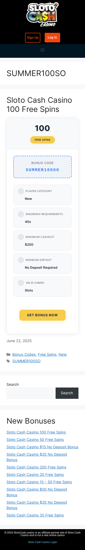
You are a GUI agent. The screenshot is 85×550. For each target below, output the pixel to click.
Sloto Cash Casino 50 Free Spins (35, 439)
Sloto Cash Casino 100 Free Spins (39, 104)
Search (13, 384)
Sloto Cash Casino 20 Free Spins (35, 474)
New (63, 354)
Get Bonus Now (42, 315)
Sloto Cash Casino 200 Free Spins (36, 467)
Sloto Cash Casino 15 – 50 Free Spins (39, 482)
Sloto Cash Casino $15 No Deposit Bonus (42, 447)
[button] (42, 49)
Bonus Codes (24, 354)
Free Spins (47, 354)
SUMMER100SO (26, 361)
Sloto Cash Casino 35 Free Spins (35, 515)
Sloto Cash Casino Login (42, 542)
